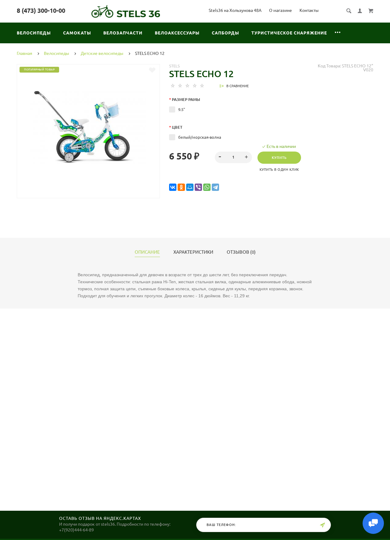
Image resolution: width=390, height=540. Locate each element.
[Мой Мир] (189, 187)
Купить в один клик (279, 169)
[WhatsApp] (207, 187)
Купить (279, 157)
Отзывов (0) (241, 252)
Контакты (309, 10)
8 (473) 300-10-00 (41, 10)
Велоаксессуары (177, 32)
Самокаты (77, 32)
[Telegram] (215, 187)
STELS (174, 66)
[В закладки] (152, 70)
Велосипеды (34, 32)
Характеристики (193, 252)
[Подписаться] (322, 525)
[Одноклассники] (181, 187)
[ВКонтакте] (172, 187)
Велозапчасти (123, 32)
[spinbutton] (233, 157)
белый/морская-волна (199, 137)
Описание (147, 252)
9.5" (181, 109)
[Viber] (198, 187)
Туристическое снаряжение (289, 32)
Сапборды (225, 32)
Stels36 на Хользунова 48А (235, 10)
